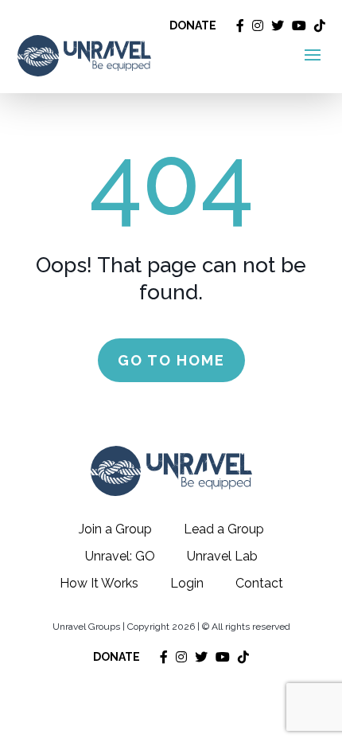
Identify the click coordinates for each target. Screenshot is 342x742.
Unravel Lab (222, 556)
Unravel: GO (120, 556)
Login (187, 583)
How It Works (99, 583)
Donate (192, 25)
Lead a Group (224, 529)
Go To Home (171, 360)
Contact (259, 583)
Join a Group (115, 529)
